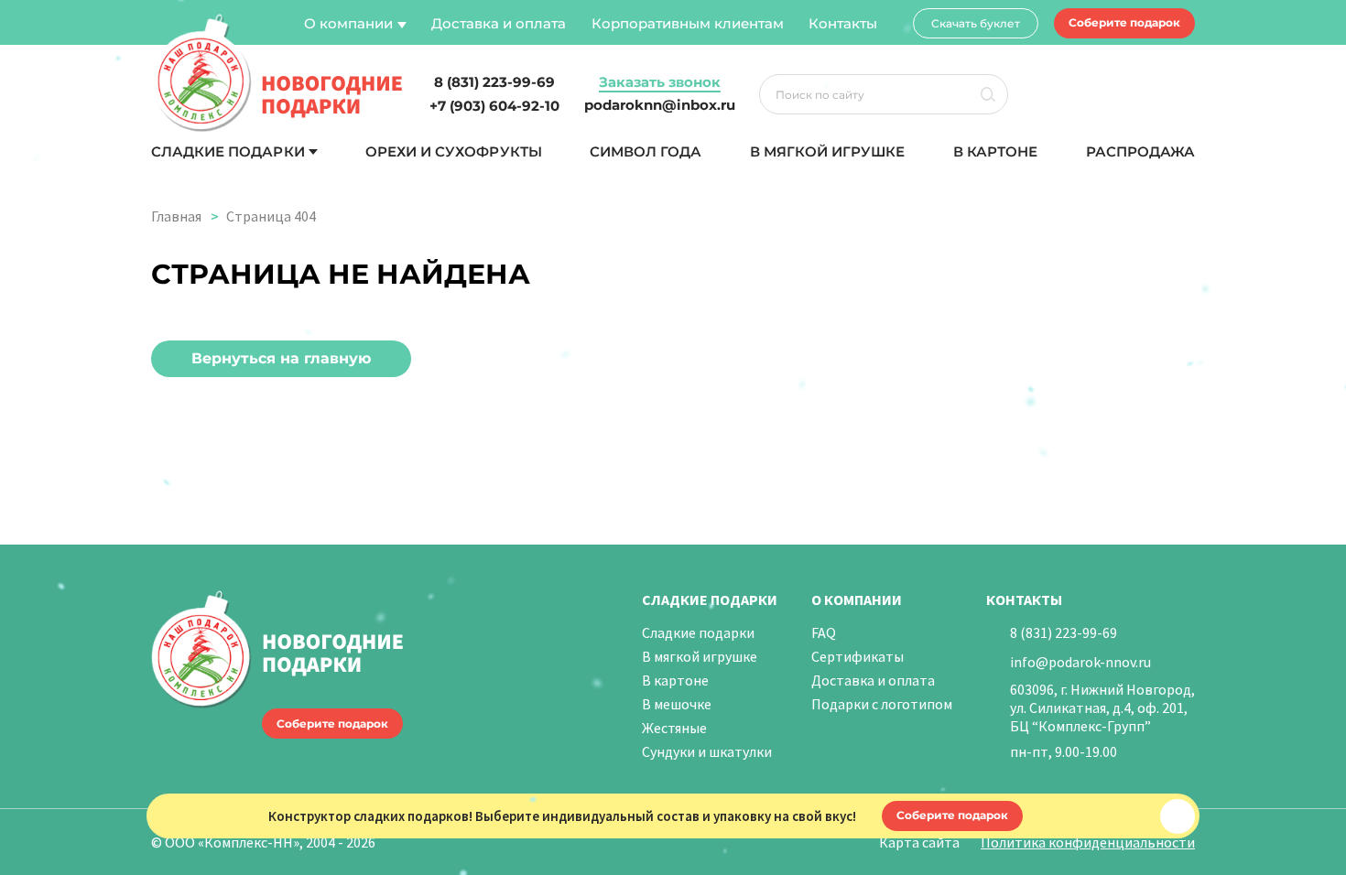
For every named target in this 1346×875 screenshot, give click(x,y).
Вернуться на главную (281, 358)
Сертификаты (857, 656)
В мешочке (676, 704)
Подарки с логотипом (881, 704)
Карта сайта (919, 842)
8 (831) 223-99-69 (1063, 632)
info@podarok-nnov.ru (1080, 662)
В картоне (995, 152)
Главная (176, 216)
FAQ (823, 632)
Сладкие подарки (228, 152)
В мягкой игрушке (828, 152)
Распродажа (1140, 152)
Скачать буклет (975, 23)
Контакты (843, 23)
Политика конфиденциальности (1088, 842)
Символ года (645, 152)
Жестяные (674, 727)
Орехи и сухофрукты (453, 152)
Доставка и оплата (498, 23)
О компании (348, 23)
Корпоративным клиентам (688, 23)
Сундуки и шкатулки (707, 751)
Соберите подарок (1124, 22)
